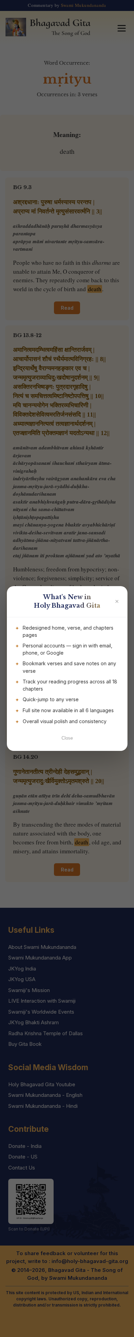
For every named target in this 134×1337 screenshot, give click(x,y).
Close (67, 738)
